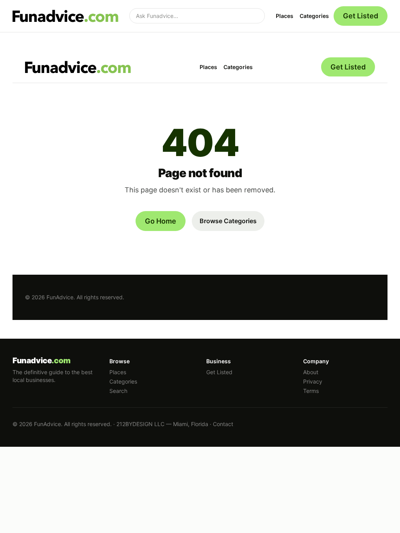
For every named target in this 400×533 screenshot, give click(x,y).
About (310, 372)
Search (118, 390)
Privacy (312, 381)
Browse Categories (228, 221)
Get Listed (360, 16)
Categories (314, 15)
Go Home (160, 221)
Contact (223, 424)
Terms (311, 390)
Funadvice (41, 360)
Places (284, 15)
